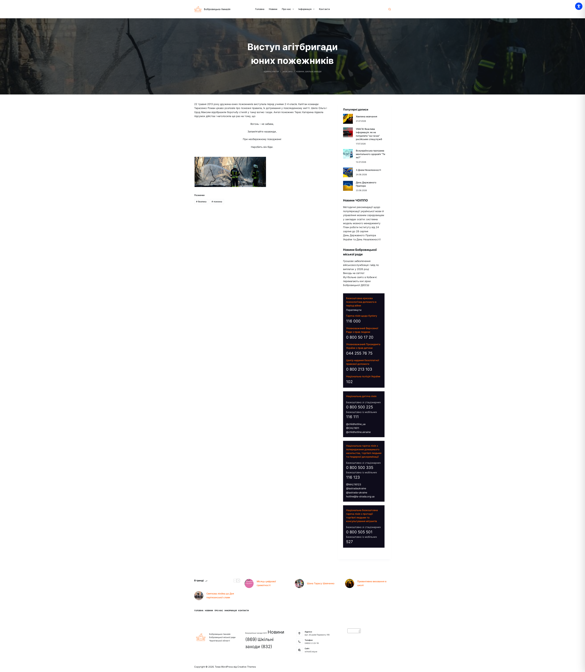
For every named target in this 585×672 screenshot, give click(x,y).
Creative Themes (246, 666)
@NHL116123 (353, 484)
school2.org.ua (311, 651)
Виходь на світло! (353, 273)
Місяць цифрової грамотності (266, 583)
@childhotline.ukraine (358, 432)
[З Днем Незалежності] (348, 172)
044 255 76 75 (359, 353)
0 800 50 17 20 (359, 337)
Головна (259, 9)
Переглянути (354, 309)
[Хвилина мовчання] (348, 119)
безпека (201, 201)
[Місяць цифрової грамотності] (249, 583)
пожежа (217, 201)
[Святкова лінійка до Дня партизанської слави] (198, 595)
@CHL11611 (352, 428)
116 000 (353, 321)
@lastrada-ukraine (356, 492)
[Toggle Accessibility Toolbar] (579, 6)
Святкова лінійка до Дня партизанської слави (220, 595)
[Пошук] (389, 9)
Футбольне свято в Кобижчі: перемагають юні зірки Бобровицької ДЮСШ (360, 281)
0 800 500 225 (359, 407)
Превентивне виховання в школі (371, 583)
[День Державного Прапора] (348, 186)
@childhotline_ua (355, 424)
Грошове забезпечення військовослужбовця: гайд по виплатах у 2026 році (361, 265)
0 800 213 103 (359, 369)
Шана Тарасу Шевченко (320, 583)
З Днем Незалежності (368, 170)
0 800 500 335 (359, 467)
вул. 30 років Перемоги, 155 (317, 635)
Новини (273, 9)
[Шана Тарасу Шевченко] (299, 583)
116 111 (352, 416)
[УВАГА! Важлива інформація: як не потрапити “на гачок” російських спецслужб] (348, 132)
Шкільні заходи (313, 71)
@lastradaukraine (356, 488)
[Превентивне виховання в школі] (349, 583)
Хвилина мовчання (366, 116)
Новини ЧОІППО (355, 200)
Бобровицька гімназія (217, 9)
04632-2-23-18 (312, 643)
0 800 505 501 (359, 532)
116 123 (353, 477)
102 (349, 381)
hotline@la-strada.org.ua (360, 496)
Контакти (324, 9)
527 (349, 541)
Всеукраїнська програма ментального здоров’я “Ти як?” (370, 154)
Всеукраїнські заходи (256, 633)
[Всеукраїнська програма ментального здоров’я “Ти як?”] (348, 154)
